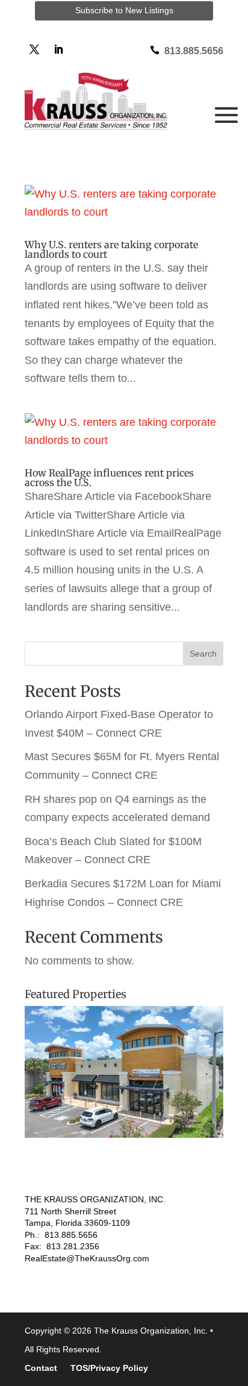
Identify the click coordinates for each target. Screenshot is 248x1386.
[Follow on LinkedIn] (58, 49)
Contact (41, 1368)
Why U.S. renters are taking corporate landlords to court (111, 249)
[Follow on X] (34, 49)
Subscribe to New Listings (124, 10)
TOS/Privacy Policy (109, 1368)
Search (203, 653)
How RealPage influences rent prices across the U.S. (109, 478)
